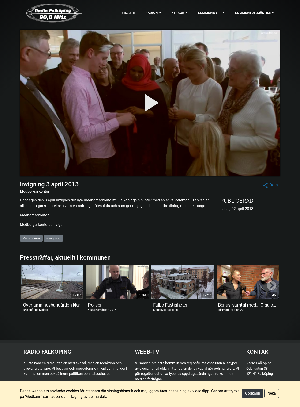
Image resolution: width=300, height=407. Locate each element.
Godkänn (252, 393)
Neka (271, 393)
